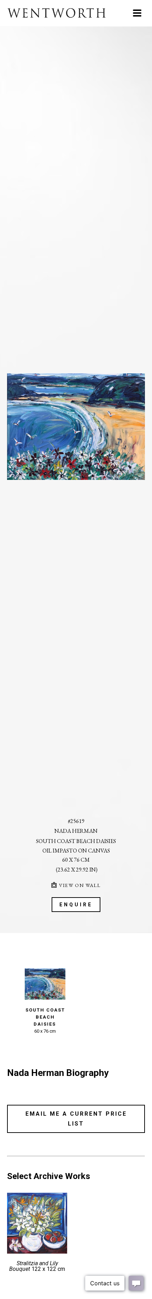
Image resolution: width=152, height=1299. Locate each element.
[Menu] (137, 13)
